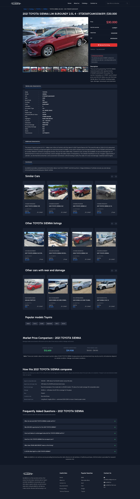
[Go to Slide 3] (41, 69)
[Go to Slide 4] (48, 69)
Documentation (64, 486)
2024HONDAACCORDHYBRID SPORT (59, 300)
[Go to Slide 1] (26, 69)
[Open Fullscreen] (85, 63)
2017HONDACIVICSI (103, 300)
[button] (55, 41)
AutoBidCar (108, 482)
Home (69, 3)
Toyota (83, 491)
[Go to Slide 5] (56, 69)
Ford (82, 486)
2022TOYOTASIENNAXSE (32, 206)
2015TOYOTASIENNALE (79, 206)
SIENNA (45, 9)
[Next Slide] (85, 42)
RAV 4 (57, 323)
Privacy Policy (63, 488)
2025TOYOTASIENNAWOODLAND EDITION (61, 253)
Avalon (28, 323)
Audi (82, 483)
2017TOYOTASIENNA (103, 253)
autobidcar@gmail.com (110, 479)
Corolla (41, 323)
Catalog (84, 3)
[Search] (127, 3)
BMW (82, 477)
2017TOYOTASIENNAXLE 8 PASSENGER (36, 253)
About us (76, 3)
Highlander (49, 323)
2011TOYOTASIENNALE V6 (104, 206)
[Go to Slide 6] (63, 69)
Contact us (93, 3)
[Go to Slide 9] (86, 69)
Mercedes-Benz (85, 480)
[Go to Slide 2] (33, 69)
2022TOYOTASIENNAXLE (80, 253)
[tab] (33, 86)
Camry (35, 323)
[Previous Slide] (26, 42)
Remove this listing (104, 45)
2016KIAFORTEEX (30, 300)
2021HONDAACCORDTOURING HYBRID (84, 300)
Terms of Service (64, 491)
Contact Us (63, 483)
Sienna (63, 323)
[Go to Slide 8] (78, 69)
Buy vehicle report (101, 49)
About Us (62, 480)
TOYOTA (38, 9)
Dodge (83, 488)
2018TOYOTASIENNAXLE (56, 206)
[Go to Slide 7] (71, 69)
